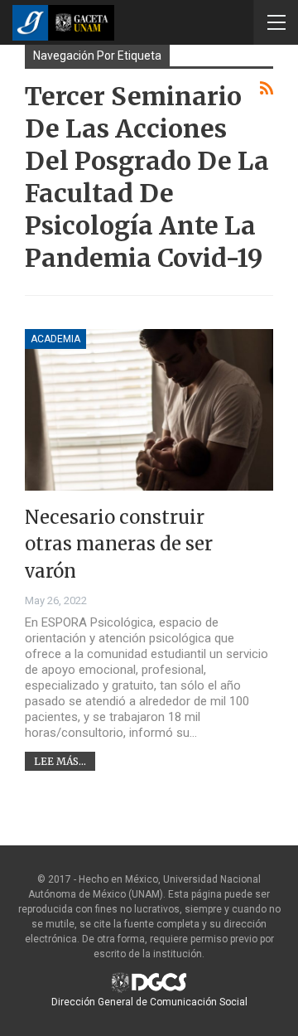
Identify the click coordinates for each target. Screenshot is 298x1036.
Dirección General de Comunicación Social (149, 1002)
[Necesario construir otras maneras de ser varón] (149, 410)
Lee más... (60, 761)
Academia (55, 339)
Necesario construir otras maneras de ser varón (119, 544)
